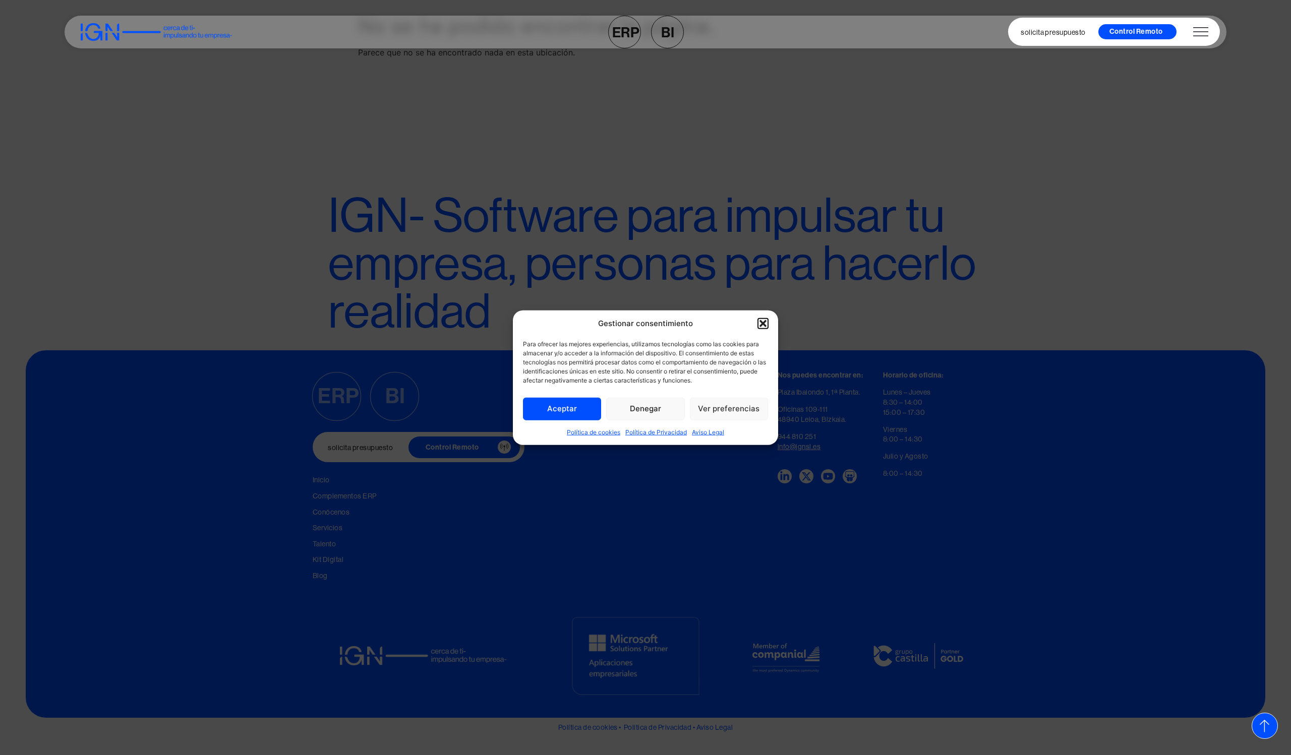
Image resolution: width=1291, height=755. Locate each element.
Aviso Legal (708, 431)
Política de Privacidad (656, 431)
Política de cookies (593, 431)
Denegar (645, 408)
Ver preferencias (728, 408)
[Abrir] (1200, 31)
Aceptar (562, 408)
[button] (763, 324)
